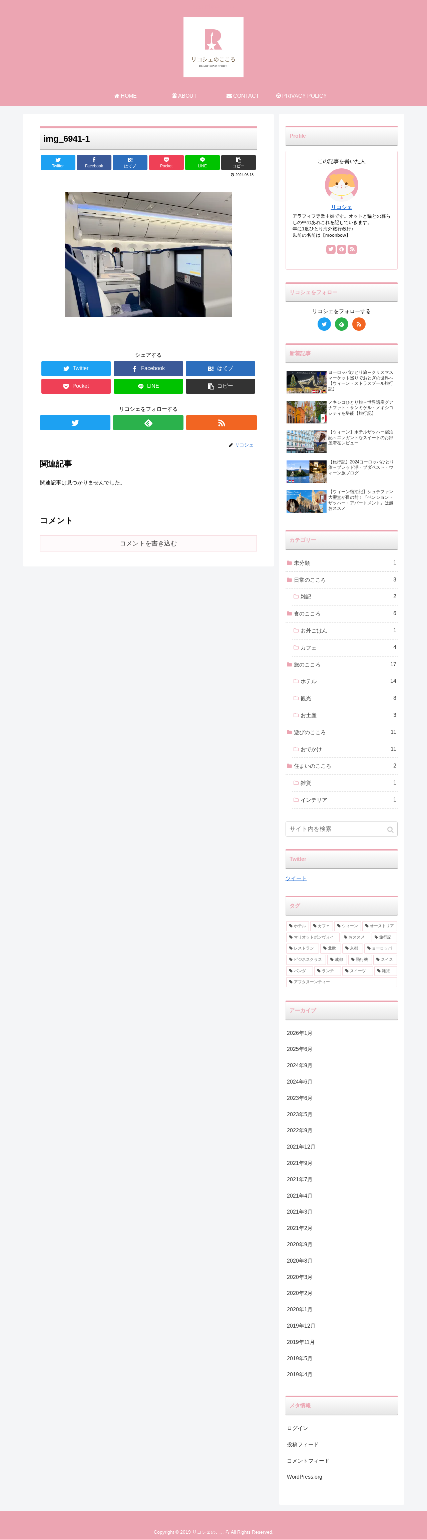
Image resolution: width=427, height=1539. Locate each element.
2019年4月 (300, 1374)
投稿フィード (303, 1444)
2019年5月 (300, 1358)
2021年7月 (300, 1179)
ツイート (296, 878)
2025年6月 (300, 1049)
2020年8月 (300, 1261)
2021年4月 (300, 1196)
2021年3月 (300, 1212)
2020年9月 (300, 1244)
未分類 (345, 563)
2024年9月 (300, 1065)
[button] (391, 830)
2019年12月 (301, 1326)
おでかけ (348, 749)
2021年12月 (301, 1147)
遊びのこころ (345, 732)
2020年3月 (300, 1277)
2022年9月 (300, 1130)
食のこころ (345, 613)
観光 (348, 698)
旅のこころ (345, 664)
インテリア (348, 800)
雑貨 (348, 783)
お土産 (348, 715)
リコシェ (341, 207)
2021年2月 (300, 1228)
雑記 (348, 596)
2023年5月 (300, 1114)
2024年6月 (300, 1082)
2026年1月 (300, 1033)
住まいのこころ (345, 766)
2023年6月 (300, 1098)
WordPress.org (304, 1477)
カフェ (348, 647)
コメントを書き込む (148, 543)
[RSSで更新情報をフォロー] (221, 422)
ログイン (297, 1428)
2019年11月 (301, 1342)
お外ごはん (348, 630)
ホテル (348, 681)
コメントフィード (308, 1461)
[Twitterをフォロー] (75, 422)
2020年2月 (300, 1293)
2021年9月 (300, 1163)
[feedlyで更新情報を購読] (148, 422)
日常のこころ (345, 580)
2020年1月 (300, 1309)
